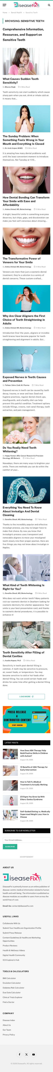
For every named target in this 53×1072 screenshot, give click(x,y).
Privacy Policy (9, 1035)
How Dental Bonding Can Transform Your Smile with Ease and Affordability (26, 201)
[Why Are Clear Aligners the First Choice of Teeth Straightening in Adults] (26, 298)
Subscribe (10, 847)
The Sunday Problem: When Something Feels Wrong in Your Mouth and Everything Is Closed (23, 140)
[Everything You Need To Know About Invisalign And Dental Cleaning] (26, 490)
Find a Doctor (8, 1002)
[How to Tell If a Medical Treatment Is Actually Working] (10, 785)
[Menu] (4, 5)
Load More (25, 697)
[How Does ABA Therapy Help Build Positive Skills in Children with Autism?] (10, 754)
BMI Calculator (9, 978)
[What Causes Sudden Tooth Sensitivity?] (26, 61)
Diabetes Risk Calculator (13, 988)
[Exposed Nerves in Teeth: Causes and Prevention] (26, 359)
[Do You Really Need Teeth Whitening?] (26, 430)
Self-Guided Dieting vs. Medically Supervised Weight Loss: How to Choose (35, 814)
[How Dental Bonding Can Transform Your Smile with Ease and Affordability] (26, 180)
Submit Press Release (12, 933)
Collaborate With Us (11, 923)
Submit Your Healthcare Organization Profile (22, 928)
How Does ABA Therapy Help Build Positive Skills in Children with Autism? (34, 753)
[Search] (48, 5)
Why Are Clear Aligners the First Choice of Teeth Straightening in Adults (24, 319)
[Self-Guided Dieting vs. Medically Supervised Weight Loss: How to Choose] (10, 815)
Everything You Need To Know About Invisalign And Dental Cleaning (22, 511)
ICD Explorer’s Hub (11, 960)
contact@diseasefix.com (22, 906)
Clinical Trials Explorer (12, 997)
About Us (7, 1025)
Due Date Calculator (12, 992)
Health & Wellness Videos (14, 950)
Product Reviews (10, 946)
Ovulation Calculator (12, 983)
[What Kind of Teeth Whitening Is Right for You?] (26, 567)
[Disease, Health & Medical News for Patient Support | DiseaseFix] (26, 5)
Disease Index (9, 1020)
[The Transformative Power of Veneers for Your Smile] (26, 241)
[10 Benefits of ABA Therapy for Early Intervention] (10, 770)
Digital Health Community (14, 955)
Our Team (7, 1030)
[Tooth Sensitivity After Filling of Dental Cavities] (26, 634)
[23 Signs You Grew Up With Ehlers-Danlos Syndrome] (10, 800)
